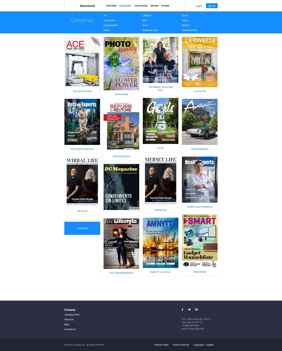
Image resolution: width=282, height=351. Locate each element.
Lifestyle (147, 15)
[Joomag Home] (70, 5)
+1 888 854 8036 (190, 325)
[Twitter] (189, 309)
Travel (185, 20)
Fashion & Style (189, 30)
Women (185, 25)
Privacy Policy (161, 344)
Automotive (109, 20)
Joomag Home (71, 314)
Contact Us (70, 329)
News (145, 25)
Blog (66, 324)
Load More (82, 228)
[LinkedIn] (196, 309)
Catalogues (141, 5)
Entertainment (110, 25)
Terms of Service (180, 344)
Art (105, 15)
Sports (185, 15)
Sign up (212, 5)
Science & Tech (150, 30)
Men (145, 20)
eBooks (155, 5)
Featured (111, 5)
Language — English (203, 344)
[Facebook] (182, 309)
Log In (199, 5)
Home (106, 30)
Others (165, 5)
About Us (69, 319)
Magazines (125, 5)
